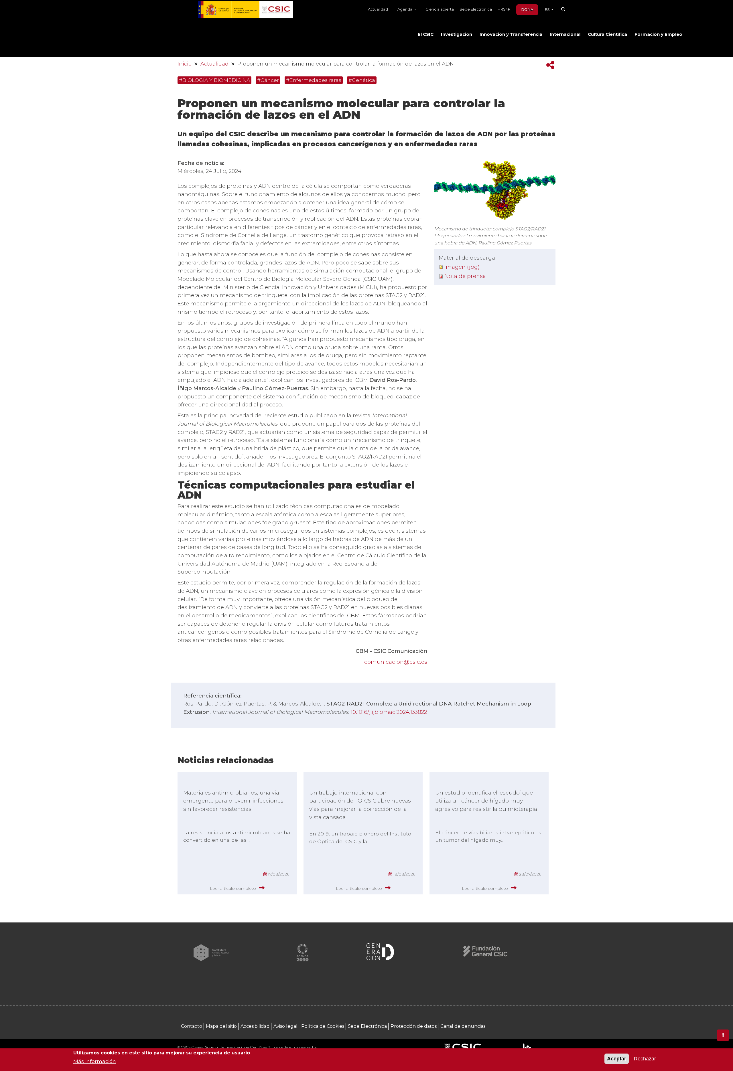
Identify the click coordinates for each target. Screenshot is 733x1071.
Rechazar (645, 1059)
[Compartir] (550, 65)
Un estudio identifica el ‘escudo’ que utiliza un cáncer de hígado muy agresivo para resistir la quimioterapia (486, 800)
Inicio (185, 64)
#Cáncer (268, 80)
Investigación (456, 34)
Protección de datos (414, 1026)
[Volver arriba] (723, 1035)
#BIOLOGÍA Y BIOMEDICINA (214, 80)
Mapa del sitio (221, 1026)
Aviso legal (285, 1026)
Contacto (191, 1026)
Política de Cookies (322, 1026)
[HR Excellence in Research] (527, 1047)
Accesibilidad (255, 1026)
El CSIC (426, 34)
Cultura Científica (607, 34)
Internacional (565, 34)
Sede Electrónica (476, 9)
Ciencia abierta (439, 9)
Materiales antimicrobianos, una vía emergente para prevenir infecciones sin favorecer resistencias (233, 800)
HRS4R (504, 9)
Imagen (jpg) (462, 267)
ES (548, 9)
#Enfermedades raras (313, 80)
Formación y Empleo (658, 34)
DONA (527, 9)
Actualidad (378, 9)
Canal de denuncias (462, 1026)
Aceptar (616, 1059)
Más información (94, 1061)
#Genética (361, 80)
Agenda (405, 9)
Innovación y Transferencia (511, 34)
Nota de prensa (465, 276)
